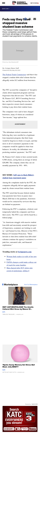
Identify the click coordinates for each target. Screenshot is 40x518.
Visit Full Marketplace (31, 284)
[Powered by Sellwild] (35, 404)
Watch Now (34, 3)
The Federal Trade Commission (14, 74)
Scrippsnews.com (24, 251)
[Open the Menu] (3, 3)
